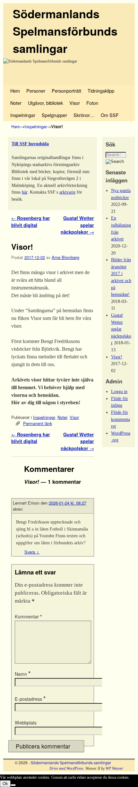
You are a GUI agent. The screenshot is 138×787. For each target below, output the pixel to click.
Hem (15, 90)
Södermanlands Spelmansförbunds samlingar (65, 30)
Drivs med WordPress (66, 768)
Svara (31, 552)
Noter (16, 102)
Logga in (119, 391)
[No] (13, 785)
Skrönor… (83, 115)
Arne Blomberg (65, 257)
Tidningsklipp (101, 90)
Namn (22, 674)
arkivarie (67, 192)
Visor (74, 102)
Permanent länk (37, 423)
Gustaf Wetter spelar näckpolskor (121, 329)
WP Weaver (114, 768)
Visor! (116, 356)
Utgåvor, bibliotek (45, 102)
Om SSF (110, 115)
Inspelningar (22, 115)
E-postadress (30, 699)
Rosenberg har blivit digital (30, 221)
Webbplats (26, 722)
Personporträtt (66, 90)
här (24, 192)
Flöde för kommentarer (120, 419)
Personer (35, 90)
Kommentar (28, 616)
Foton (92, 102)
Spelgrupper (54, 115)
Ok (5, 783)
